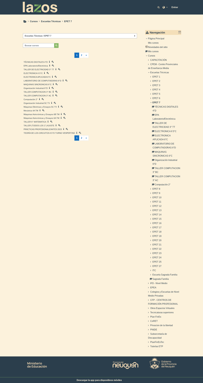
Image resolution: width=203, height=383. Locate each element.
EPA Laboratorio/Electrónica (36, 66)
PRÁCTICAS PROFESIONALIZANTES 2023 (43, 129)
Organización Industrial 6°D (36, 88)
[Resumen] (50, 62)
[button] (159, 7)
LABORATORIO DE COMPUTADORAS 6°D (42, 81)
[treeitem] (163, 192)
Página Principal (156, 38)
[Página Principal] (40, 7)
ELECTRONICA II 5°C (33, 73)
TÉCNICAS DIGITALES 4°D (36, 62)
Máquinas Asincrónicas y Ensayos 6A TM (41, 118)
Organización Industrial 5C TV (37, 103)
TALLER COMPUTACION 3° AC (37, 96)
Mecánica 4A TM (31, 110)
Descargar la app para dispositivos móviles (99, 380)
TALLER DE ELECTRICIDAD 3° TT (39, 69)
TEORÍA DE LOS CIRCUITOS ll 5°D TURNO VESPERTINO (49, 133)
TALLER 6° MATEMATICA (35, 122)
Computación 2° (31, 99)
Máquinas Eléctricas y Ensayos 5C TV (40, 107)
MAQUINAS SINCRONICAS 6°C (38, 84)
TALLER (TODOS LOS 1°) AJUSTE (39, 125)
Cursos (151, 56)
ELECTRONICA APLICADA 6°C (37, 77)
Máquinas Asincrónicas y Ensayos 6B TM (42, 114)
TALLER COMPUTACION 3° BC (37, 92)
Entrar (175, 7)
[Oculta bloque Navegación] (179, 32)
